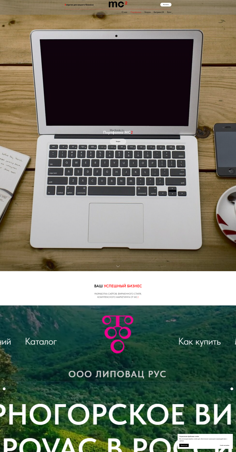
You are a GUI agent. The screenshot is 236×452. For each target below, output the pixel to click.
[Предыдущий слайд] (4, 441)
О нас (124, 12)
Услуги (147, 12)
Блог (169, 12)
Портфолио (135, 12)
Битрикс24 (159, 12)
